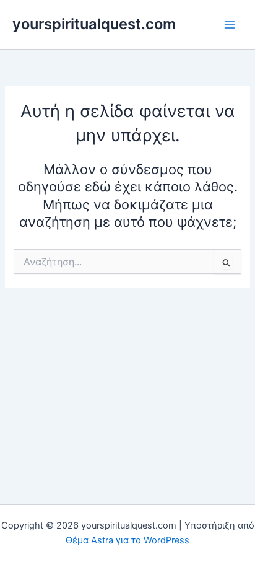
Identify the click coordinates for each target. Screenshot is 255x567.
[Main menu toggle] (230, 25)
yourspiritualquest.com (94, 24)
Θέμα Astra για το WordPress (127, 540)
